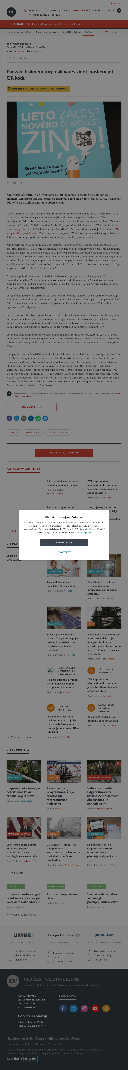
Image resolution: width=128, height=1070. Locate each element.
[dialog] (64, 535)
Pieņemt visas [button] (64, 542)
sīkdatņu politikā (84, 533)
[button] (64, 552)
